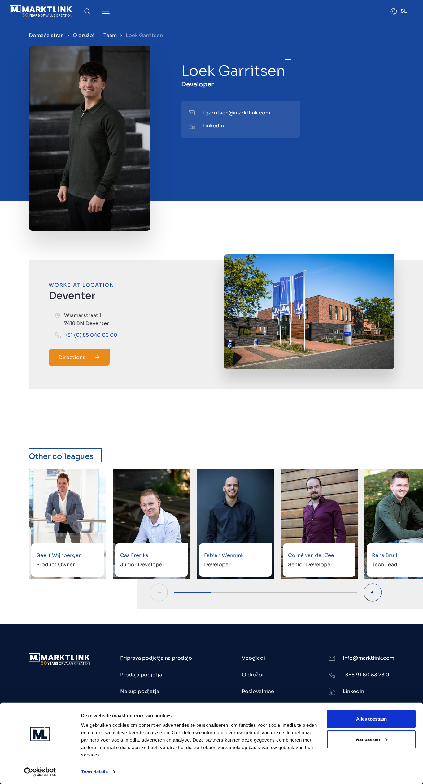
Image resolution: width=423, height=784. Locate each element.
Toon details (94, 771)
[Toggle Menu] (106, 11)
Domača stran (46, 35)
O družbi (83, 35)
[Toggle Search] (87, 11)
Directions (72, 357)
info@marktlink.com (368, 658)
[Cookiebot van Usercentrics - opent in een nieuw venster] (40, 772)
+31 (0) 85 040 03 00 (91, 335)
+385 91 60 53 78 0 (365, 674)
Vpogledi (253, 658)
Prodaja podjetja (141, 674)
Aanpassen (368, 739)
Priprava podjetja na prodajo (156, 658)
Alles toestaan (371, 719)
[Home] (41, 11)
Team (110, 35)
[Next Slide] (373, 592)
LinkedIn (213, 125)
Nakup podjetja (139, 691)
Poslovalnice (258, 691)
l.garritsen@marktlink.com (236, 112)
